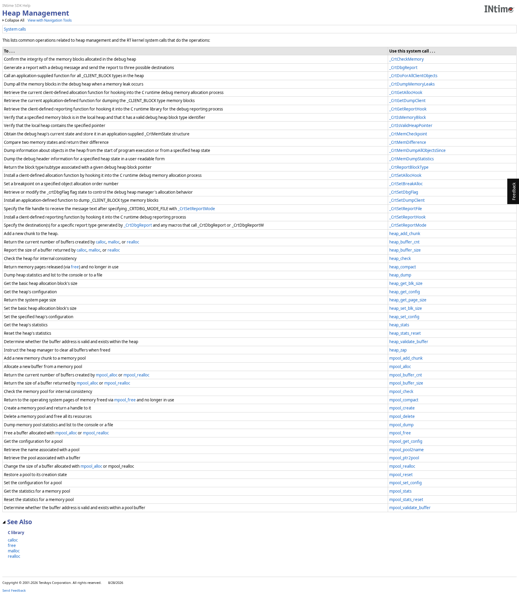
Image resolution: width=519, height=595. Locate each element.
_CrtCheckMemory (406, 59)
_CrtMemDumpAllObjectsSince (417, 150)
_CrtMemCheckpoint (408, 134)
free (75, 267)
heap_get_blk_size (406, 283)
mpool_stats (400, 491)
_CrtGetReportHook (407, 109)
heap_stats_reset (405, 333)
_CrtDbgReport (403, 67)
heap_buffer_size (405, 250)
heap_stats (399, 325)
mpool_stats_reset (406, 499)
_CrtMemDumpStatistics (411, 159)
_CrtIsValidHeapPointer (410, 125)
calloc (101, 242)
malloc (114, 242)
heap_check (400, 258)
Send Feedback (14, 590)
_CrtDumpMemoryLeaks (412, 84)
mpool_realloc (136, 375)
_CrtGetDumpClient (407, 100)
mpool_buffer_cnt (405, 375)
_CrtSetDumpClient (407, 200)
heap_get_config (404, 291)
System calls (15, 29)
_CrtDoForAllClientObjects (413, 75)
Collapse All (14, 20)
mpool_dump (401, 424)
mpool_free (125, 400)
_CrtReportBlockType (409, 167)
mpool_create (402, 408)
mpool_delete (402, 416)
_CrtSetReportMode (196, 208)
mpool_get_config (405, 441)
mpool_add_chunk (406, 358)
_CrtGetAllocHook (405, 92)
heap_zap (398, 350)
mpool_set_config (405, 482)
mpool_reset (401, 474)
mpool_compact (403, 400)
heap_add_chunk (404, 233)
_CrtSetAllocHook (405, 175)
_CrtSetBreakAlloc (406, 183)
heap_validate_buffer (408, 341)
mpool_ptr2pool (404, 458)
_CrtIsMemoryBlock (407, 117)
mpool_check (401, 391)
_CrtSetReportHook (407, 217)
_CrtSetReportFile (405, 208)
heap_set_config (404, 316)
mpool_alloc (400, 366)
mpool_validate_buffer (410, 507)
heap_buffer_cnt (404, 242)
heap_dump (400, 275)
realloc (133, 242)
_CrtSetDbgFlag (403, 192)
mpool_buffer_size (406, 383)
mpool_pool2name (406, 449)
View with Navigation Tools (50, 20)
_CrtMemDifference (407, 142)
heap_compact (402, 267)
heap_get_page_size (407, 300)
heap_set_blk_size (405, 308)
